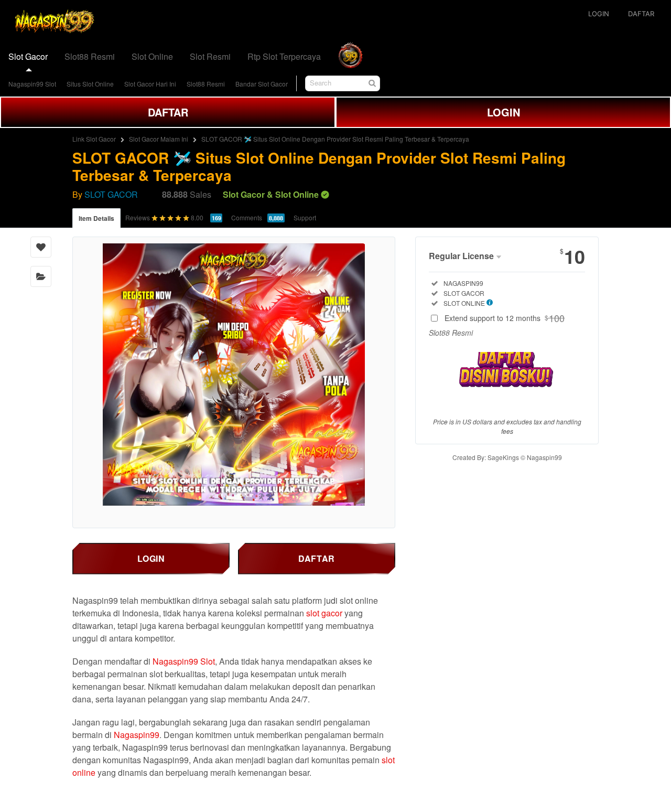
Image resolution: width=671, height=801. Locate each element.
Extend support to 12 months (505, 318)
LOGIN (503, 112)
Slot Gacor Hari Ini (150, 83)
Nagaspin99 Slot (32, 83)
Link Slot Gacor (94, 138)
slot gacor (324, 613)
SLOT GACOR (111, 194)
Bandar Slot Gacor (261, 83)
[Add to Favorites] (40, 247)
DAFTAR (168, 112)
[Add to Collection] (40, 276)
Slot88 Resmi (206, 83)
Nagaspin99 (136, 735)
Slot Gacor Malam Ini (158, 138)
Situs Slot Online (90, 83)
